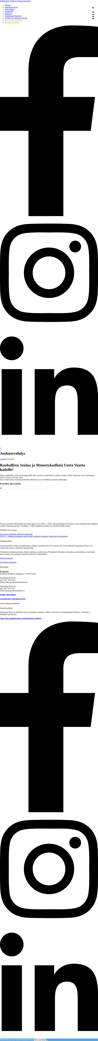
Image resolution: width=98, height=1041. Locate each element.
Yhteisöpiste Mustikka (13, 16)
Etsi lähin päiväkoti (12, 22)
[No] (47, 1040)
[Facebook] (49, 215)
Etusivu (8, 5)
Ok (36, 1040)
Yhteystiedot (9, 9)
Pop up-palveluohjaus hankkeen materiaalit (16, 534)
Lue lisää (42, 1040)
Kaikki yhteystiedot (8, 595)
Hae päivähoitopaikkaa (13, 20)
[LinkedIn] (49, 441)
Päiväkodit (9, 12)
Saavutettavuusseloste (8, 562)
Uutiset (2, 459)
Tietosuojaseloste (6, 558)
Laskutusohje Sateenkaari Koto (13, 599)
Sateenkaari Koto (11, 7)
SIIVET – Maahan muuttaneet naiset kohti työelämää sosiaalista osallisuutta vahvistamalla (34, 536)
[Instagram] (49, 328)
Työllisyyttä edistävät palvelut (16, 18)
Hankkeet (8, 14)
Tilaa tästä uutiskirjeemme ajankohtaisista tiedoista (20, 618)
